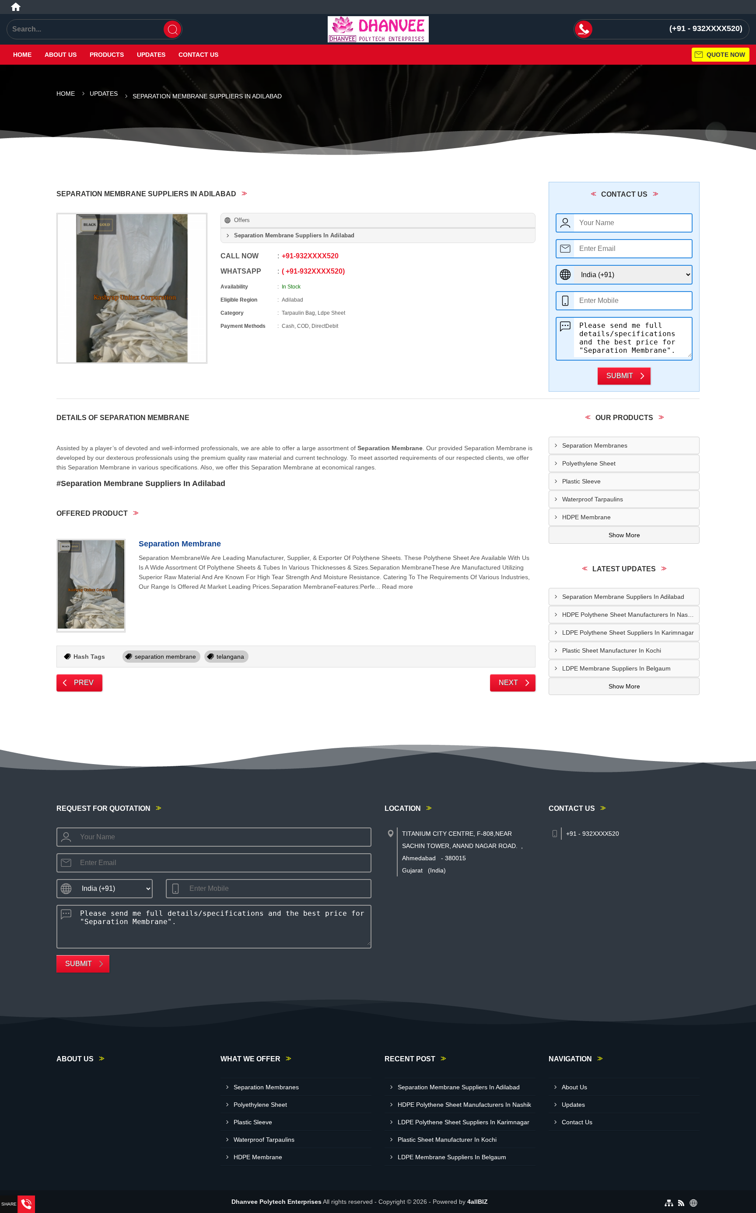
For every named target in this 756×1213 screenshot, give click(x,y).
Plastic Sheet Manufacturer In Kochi (611, 650)
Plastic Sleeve (581, 481)
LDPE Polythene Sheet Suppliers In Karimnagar (628, 632)
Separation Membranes (594, 445)
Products (107, 54)
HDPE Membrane (586, 517)
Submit (619, 375)
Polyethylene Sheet (589, 463)
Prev (84, 682)
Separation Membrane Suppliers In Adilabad (623, 596)
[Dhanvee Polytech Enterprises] (378, 29)
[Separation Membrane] (91, 585)
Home (22, 54)
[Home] (16, 7)
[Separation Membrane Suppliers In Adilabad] (132, 288)
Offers (242, 220)
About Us (61, 54)
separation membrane (165, 656)
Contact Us (198, 54)
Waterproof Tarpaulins (592, 499)
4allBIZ (477, 1201)
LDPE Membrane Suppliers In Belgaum (616, 668)
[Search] (172, 29)
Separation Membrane (180, 543)
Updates (151, 54)
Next (508, 682)
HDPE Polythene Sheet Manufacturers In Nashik (629, 614)
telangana (230, 656)
